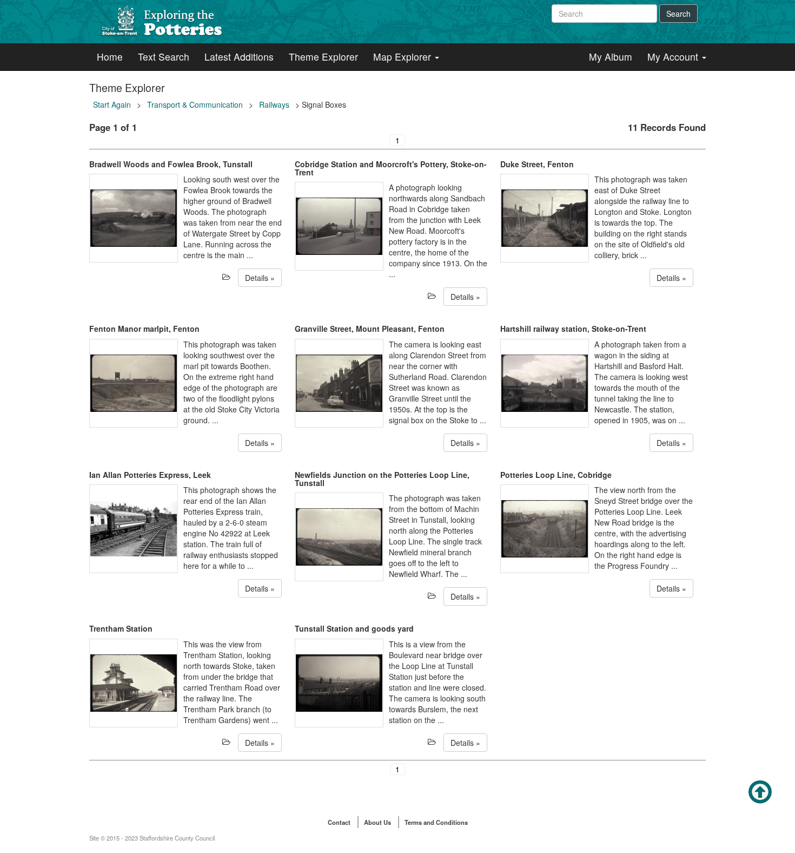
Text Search (163, 56)
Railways (274, 104)
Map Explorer (403, 56)
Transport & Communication (195, 104)
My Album (610, 56)
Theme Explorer (323, 56)
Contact (339, 822)
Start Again (112, 104)
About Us (377, 822)
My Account (674, 56)
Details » (260, 277)
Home (110, 56)
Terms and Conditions (436, 822)
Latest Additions (239, 56)
